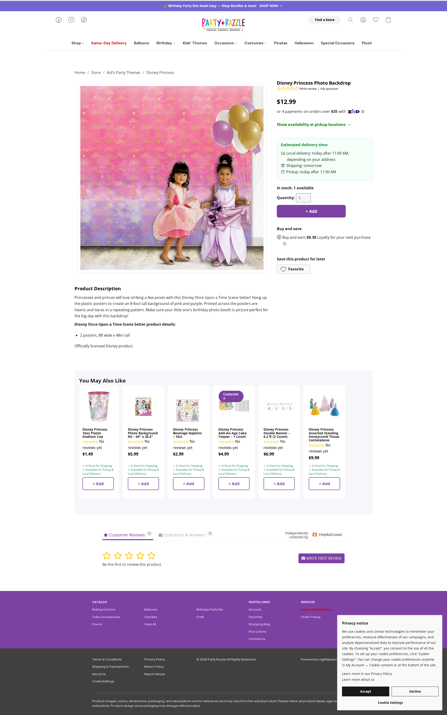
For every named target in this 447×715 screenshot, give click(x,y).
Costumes (254, 43)
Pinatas (281, 43)
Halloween (304, 43)
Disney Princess (160, 72)
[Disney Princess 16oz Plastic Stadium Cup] (98, 406)
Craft (200, 617)
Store (96, 72)
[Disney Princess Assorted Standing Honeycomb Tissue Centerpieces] (324, 406)
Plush (367, 43)
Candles (150, 617)
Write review (308, 88)
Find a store (257, 631)
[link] (272, 6)
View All (150, 624)
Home (79, 72)
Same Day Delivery (316, 609)
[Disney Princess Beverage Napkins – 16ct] (188, 406)
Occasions (224, 43)
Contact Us (257, 639)
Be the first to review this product (131, 564)
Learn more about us (358, 679)
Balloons (141, 43)
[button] (223, 24)
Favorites (255, 617)
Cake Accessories (106, 617)
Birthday (164, 43)
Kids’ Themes (195, 43)
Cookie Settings (103, 681)
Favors (97, 624)
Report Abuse (154, 674)
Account (255, 609)
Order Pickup (311, 617)
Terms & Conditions (107, 659)
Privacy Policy (154, 659)
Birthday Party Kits (209, 609)
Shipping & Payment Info (110, 666)
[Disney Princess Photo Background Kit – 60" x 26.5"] (143, 406)
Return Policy (154, 666)
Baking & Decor (103, 609)
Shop (76, 43)
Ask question (329, 88)
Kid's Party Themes (123, 72)
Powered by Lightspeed (319, 659)
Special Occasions (338, 43)
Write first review (323, 558)
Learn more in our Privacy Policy (367, 673)
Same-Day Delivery (109, 43)
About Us (99, 674)
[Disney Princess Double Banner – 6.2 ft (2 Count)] (279, 406)
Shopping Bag (259, 624)
